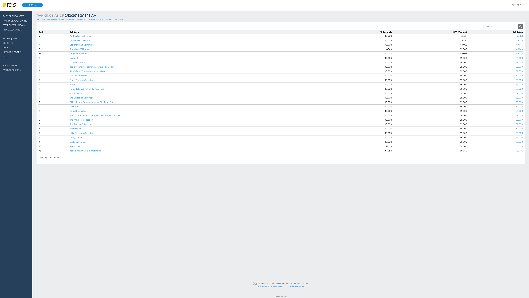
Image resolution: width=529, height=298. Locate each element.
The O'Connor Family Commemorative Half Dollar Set (95, 115)
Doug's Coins (76, 137)
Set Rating (518, 32)
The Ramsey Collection (80, 124)
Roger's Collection (78, 53)
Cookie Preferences (295, 286)
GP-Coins (74, 106)
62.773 (520, 151)
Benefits (8, 43)
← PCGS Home (10, 65)
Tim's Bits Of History (79, 49)
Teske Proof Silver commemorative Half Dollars (92, 67)
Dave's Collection (78, 62)
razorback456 (76, 128)
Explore (517, 5)
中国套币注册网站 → (12, 70)
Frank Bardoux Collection (82, 80)
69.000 (519, 58)
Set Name (74, 32)
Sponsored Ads (281, 297)
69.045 (519, 45)
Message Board (12, 52)
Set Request (10, 38)
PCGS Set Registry (13, 16)
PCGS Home (263, 286)
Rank (41, 32)
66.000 (519, 146)
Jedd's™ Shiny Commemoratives (85, 151)
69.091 (520, 36)
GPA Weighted (460, 32)
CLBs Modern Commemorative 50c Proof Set (91, 102)
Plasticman (75, 146)
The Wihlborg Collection (81, 120)
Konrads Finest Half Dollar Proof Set (87, 89)
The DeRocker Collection (81, 98)
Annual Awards (12, 29)
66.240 (519, 49)
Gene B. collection (78, 111)
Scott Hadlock (77, 93)
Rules (6, 47)
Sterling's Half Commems (82, 45)
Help (5, 56)
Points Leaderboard (15, 20)
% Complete (386, 32)
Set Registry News (14, 25)
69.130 (520, 40)
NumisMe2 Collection (80, 40)
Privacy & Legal (277, 286)
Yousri (72, 84)
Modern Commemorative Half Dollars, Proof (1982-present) (95, 19)
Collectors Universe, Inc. (281, 283)
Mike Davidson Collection (82, 133)
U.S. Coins (41, 19)
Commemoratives (55, 19)
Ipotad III (74, 58)
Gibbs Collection (78, 142)
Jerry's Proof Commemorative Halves (87, 71)
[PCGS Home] (11, 5)
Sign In (32, 5)
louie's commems (78, 75)
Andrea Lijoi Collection (80, 36)
